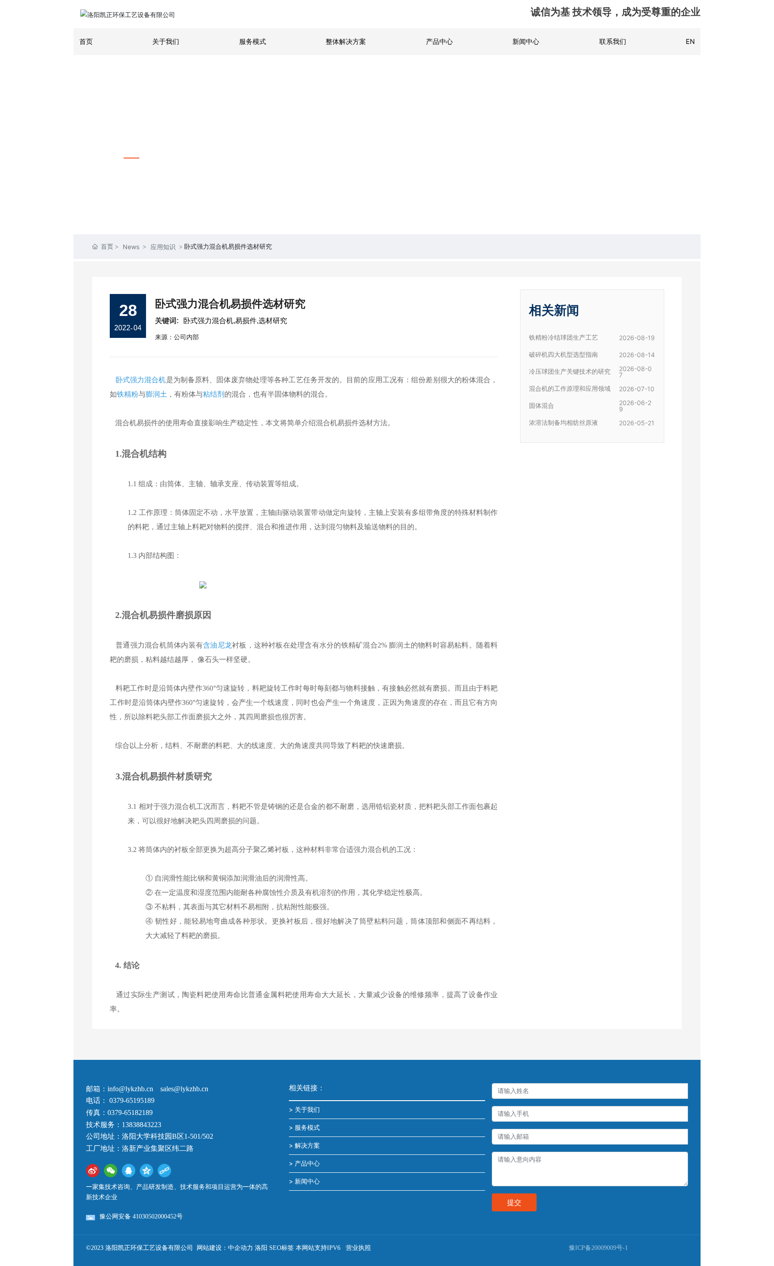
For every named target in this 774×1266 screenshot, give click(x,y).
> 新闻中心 (304, 1181)
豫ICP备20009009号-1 (598, 1247)
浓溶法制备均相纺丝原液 (563, 422)
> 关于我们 (304, 1109)
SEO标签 (281, 1247)
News (131, 247)
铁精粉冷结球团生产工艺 (563, 337)
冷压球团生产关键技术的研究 (570, 371)
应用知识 (163, 247)
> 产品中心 (304, 1163)
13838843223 (141, 1124)
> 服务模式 (304, 1127)
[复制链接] (164, 1170)
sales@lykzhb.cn (184, 1089)
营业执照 (358, 1247)
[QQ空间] (146, 1170)
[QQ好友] (128, 1170)
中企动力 (240, 1247)
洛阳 (261, 1247)
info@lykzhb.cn (130, 1089)
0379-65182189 (130, 1112)
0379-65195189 (132, 1100)
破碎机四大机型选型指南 (563, 354)
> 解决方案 (304, 1145)
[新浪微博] (92, 1170)
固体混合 (541, 405)
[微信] (110, 1170)
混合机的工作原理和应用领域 (570, 388)
